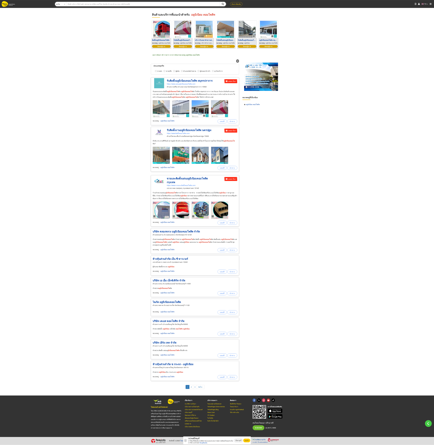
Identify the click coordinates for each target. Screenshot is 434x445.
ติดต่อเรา (233, 400)
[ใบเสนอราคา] (415, 4)
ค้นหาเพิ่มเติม (236, 4)
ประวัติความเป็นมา (190, 404)
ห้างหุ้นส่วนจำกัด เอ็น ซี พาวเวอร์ (170, 259)
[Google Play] (275, 416)
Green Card (211, 412)
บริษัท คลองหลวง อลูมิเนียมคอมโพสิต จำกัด (176, 231)
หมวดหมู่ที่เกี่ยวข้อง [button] (250, 97)
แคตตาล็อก (232, 81)
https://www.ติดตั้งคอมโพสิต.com (178, 133)
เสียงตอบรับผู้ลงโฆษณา (192, 418)
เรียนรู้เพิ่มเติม (203, 443)
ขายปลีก (169, 71)
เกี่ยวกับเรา (188, 400)
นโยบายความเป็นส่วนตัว (192, 406)
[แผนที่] (222, 121)
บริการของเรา (212, 400)
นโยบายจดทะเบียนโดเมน (192, 426)
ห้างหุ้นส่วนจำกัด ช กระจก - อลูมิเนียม (173, 364)
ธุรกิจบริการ (218, 71)
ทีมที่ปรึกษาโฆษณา (235, 404)
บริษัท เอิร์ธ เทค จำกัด (164, 342)
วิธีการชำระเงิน (234, 412)
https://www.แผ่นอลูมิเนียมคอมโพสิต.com (181, 84)
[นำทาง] (232, 121)
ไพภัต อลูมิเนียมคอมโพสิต (167, 302)
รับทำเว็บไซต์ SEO (212, 421)
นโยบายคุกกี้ (188, 412)
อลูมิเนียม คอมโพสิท (167, 121)
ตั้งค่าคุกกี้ (238, 440)
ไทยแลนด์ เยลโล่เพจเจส (159, 407)
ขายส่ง (159, 71)
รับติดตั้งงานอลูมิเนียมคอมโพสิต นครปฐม (189, 130)
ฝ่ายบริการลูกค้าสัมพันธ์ (237, 409)
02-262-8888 (258, 428)
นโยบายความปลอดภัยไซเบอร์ (194, 409)
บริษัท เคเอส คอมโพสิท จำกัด (168, 321)
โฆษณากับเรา (234, 406)
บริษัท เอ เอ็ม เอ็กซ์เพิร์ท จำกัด (169, 280)
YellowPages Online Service (216, 406)
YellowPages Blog (213, 409)
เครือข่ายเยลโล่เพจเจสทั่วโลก (193, 421)
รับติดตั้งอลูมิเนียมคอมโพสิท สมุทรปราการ (190, 80)
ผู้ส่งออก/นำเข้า (205, 71)
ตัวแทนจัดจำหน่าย (189, 71)
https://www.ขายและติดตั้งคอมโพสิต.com (181, 185)
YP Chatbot (210, 415)
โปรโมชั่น (210, 418)
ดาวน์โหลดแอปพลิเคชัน (275, 407)
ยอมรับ (247, 440)
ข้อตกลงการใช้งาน (190, 415)
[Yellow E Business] (254, 400)
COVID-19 (188, 424)
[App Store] (275, 411)
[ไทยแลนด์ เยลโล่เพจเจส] (259, 400)
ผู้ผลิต (177, 71)
